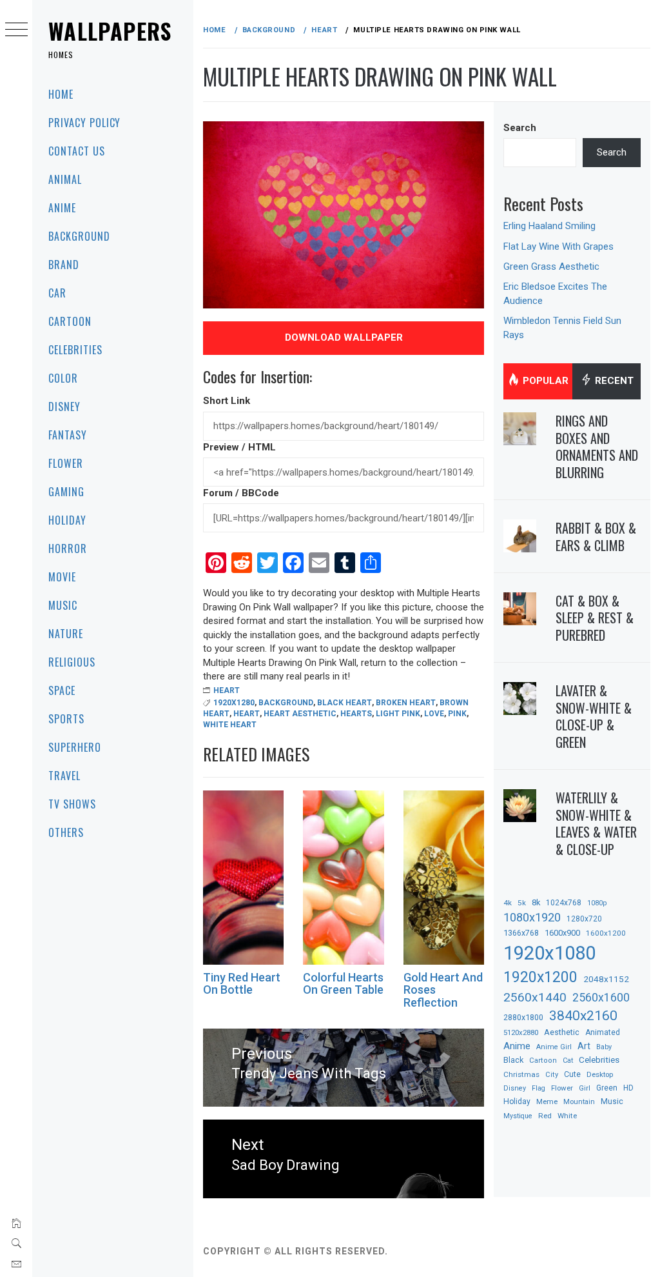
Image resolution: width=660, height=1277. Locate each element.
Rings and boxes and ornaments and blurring (597, 446)
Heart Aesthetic (300, 713)
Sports (66, 719)
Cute (572, 1074)
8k (536, 902)
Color (63, 378)
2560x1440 (535, 997)
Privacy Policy (84, 122)
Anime (62, 208)
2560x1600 (601, 997)
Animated (602, 1032)
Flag (538, 1088)
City (551, 1075)
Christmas (521, 1074)
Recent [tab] (613, 381)
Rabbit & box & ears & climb (596, 536)
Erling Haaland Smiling (549, 226)
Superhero (74, 747)
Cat (568, 1060)
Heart (226, 690)
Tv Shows (72, 804)
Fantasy (67, 435)
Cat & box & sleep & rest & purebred (595, 618)
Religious (71, 662)
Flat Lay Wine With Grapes (558, 246)
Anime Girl (554, 1047)
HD (628, 1087)
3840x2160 (583, 1015)
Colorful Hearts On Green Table (343, 983)
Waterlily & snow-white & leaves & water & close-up (596, 823)
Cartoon (70, 321)
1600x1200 (606, 933)
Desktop (600, 1074)
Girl (584, 1088)
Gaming (66, 491)
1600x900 (562, 933)
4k (507, 902)
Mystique (517, 1116)
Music (62, 605)
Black (513, 1060)
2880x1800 (523, 1017)
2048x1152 (606, 979)
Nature (65, 633)
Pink (457, 713)
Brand (63, 264)
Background (79, 236)
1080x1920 (532, 917)
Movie (62, 577)
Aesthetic (561, 1032)
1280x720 (584, 918)
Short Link (226, 401)
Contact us (76, 151)
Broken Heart (406, 702)
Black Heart (344, 702)
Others (66, 832)
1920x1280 (234, 702)
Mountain (579, 1102)
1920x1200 (540, 977)
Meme (547, 1101)
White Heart (230, 724)
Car (57, 293)
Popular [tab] (544, 381)
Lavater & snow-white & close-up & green (594, 716)
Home (60, 94)
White (567, 1115)
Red (545, 1115)
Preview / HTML (239, 447)
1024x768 (563, 902)
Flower (65, 463)
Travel (64, 775)
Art (584, 1046)
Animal (65, 179)
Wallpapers (110, 30)
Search (519, 128)
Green (606, 1087)
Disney (64, 406)
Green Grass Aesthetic (551, 266)
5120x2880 (520, 1032)
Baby (604, 1047)
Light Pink (398, 713)
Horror (67, 548)
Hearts (356, 713)
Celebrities (75, 349)
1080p (597, 903)
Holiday (67, 520)
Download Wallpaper (344, 337)
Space (61, 690)
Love (434, 713)
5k (522, 902)
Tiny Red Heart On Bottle (241, 983)
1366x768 (521, 933)
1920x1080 (549, 953)
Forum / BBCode (241, 493)
